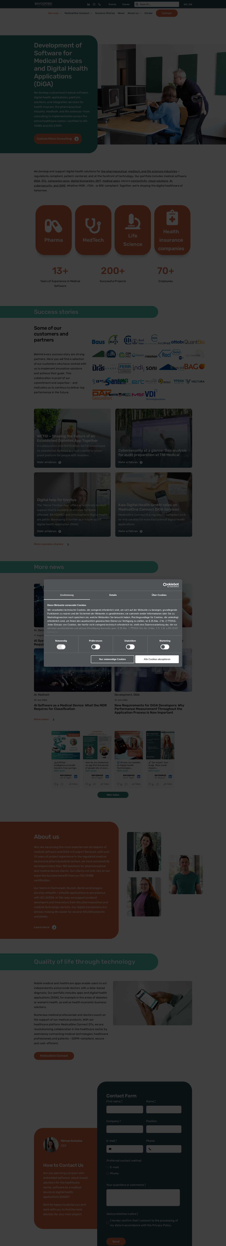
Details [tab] (113, 595)
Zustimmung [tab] (67, 595)
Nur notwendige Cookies (112, 659)
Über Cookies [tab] (159, 595)
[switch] (95, 646)
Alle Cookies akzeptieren (157, 659)
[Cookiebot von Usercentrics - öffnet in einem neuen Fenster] (165, 585)
